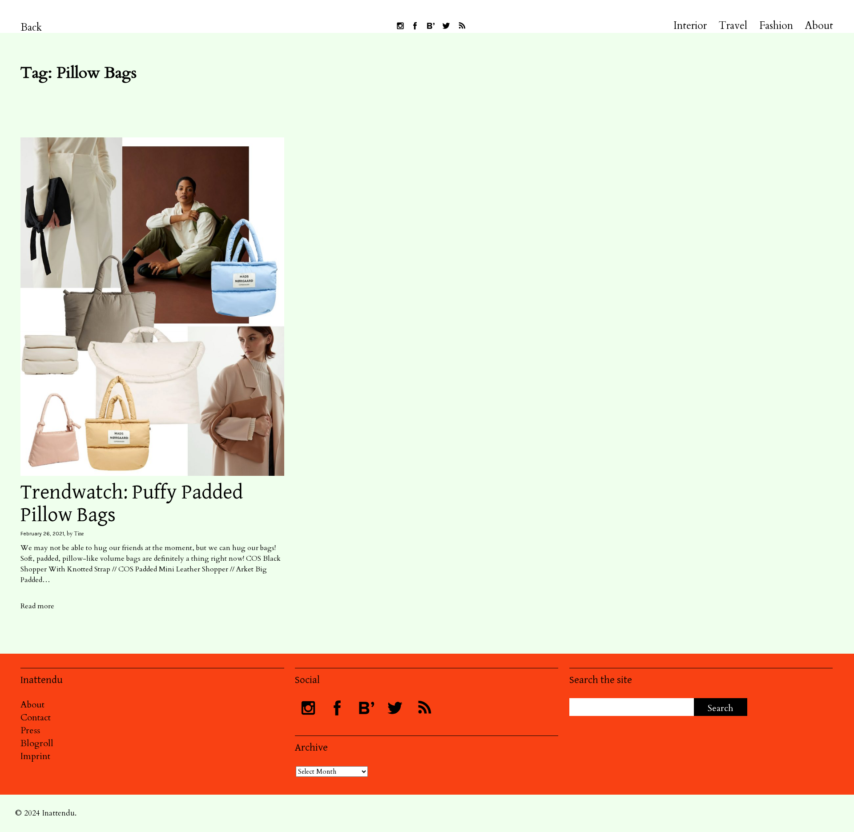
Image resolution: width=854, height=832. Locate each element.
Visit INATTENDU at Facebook (415, 25)
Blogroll (36, 743)
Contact (35, 717)
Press (30, 730)
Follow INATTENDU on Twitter (446, 25)
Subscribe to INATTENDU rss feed (461, 25)
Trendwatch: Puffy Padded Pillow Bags (131, 504)
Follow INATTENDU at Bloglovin (430, 25)
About (819, 25)
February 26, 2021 (42, 534)
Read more (37, 606)
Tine (79, 533)
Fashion (776, 25)
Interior (690, 25)
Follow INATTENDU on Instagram (400, 25)
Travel (733, 25)
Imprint (35, 756)
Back (31, 27)
